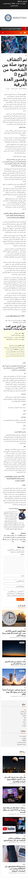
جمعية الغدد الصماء (16, 335)
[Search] (3, 32)
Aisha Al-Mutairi (22, 88)
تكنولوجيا (24, 805)
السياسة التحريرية (7, 3)
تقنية (24, 719)
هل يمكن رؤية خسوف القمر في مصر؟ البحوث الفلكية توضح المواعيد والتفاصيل (14, 779)
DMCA (13, 3)
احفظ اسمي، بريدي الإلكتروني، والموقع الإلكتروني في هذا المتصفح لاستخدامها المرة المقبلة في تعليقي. (15, 593)
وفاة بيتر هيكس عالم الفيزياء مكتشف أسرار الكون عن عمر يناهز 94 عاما (8, 537)
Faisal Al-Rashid (13, 637)
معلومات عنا (23, 3)
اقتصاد (24, 715)
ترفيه (24, 724)
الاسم (22, 575)
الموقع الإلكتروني (20, 586)
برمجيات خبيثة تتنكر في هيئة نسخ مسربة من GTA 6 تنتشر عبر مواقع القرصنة (14, 810)
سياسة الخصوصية (14, 5)
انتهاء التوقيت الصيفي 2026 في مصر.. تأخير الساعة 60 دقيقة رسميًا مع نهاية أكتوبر (14, 633)
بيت (25, 709)
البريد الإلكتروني (20, 581)
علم (25, 717)
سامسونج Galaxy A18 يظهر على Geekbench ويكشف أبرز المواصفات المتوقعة (15, 868)
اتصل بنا (17, 3)
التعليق (22, 554)
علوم (25, 628)
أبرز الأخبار (23, 711)
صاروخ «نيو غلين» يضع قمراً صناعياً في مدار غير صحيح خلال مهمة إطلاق (14, 692)
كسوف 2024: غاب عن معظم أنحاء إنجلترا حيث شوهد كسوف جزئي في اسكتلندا (20, 537)
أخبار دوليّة (23, 713)
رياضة (24, 722)
